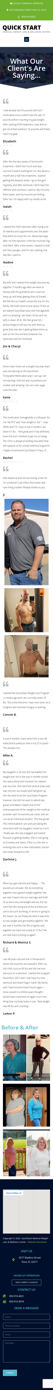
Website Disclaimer (37, 1242)
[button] (26, 39)
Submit (10, 1373)
